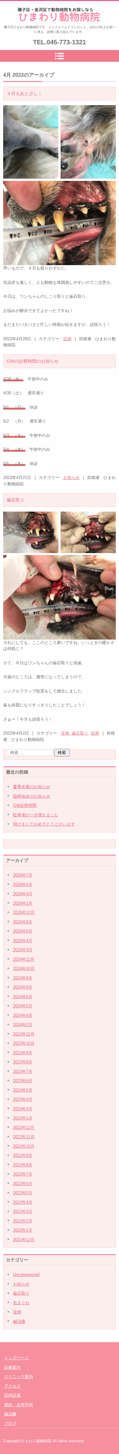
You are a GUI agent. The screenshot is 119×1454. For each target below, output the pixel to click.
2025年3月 (22, 949)
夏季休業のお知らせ (31, 786)
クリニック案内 (18, 1376)
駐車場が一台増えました (35, 815)
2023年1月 (22, 1118)
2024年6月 (22, 996)
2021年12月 (24, 1239)
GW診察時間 (24, 805)
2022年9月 (22, 1155)
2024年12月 (24, 959)
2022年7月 (22, 1174)
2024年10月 (24, 968)
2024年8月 (22, 987)
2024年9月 (22, 978)
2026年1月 (22, 903)
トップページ (16, 1357)
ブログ (10, 1423)
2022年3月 (22, 1211)
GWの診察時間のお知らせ (33, 361)
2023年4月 (22, 1099)
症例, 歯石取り (74, 733)
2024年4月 (22, 1015)
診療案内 (12, 1367)
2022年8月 (22, 1165)
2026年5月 (22, 884)
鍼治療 (19, 1321)
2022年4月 (22, 1202)
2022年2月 (22, 1221)
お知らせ (71, 477)
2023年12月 (24, 1034)
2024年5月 (22, 1006)
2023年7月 (22, 1071)
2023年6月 (22, 1080)
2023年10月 (24, 1043)
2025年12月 (24, 912)
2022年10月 (24, 1146)
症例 (67, 338)
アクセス (12, 1386)
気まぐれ (21, 1302)
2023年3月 (22, 1108)
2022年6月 (22, 1183)
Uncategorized (26, 1274)
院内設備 (12, 1395)
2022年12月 (24, 1127)
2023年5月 (22, 1090)
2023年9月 (22, 1052)
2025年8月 (22, 922)
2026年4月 (22, 893)
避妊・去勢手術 (18, 1404)
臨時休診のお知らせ (31, 796)
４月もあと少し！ (24, 93)
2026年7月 (22, 875)
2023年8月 (22, 1062)
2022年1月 (22, 1230)
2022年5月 (22, 1192)
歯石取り (15, 499)
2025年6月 (22, 931)
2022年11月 (24, 1136)
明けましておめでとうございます (44, 824)
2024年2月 (22, 1024)
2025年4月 (22, 940)
